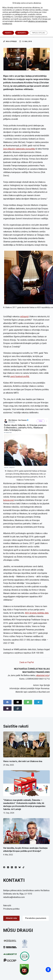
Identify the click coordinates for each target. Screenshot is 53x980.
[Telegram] (38, 702)
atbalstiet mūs (42, 675)
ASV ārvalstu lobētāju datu (37, 613)
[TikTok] (23, 867)
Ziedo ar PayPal (26, 662)
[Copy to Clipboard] (18, 708)
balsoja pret (8, 500)
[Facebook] (7, 702)
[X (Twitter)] (18, 702)
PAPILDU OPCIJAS (38, 33)
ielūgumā (24, 316)
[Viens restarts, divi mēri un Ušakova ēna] (26, 744)
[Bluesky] (20, 867)
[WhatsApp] (28, 702)
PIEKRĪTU (8, 33)
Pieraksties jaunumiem (35, 918)
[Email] (7, 708)
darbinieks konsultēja (19, 149)
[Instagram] (8, 867)
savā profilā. (19, 376)
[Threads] (16, 867)
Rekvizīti (7, 905)
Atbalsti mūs (11, 918)
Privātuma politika (11, 909)
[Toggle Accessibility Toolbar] (48, 969)
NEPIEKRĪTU (22, 33)
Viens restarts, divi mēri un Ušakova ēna (22, 761)
